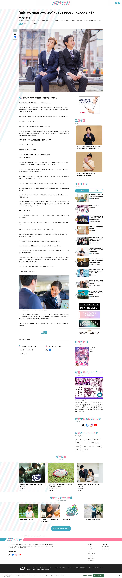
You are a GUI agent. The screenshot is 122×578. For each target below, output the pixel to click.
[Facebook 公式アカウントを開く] (13, 555)
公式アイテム (91, 560)
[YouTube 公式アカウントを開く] (20, 555)
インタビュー (90, 549)
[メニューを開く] (119, 2)
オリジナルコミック (106, 549)
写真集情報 (90, 556)
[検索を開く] (116, 2)
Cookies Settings (87, 575)
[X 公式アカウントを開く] (9, 555)
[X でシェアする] (15, 34)
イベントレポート (91, 553)
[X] (82, 425)
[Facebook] (87, 425)
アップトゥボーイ (91, 558)
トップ (20, 535)
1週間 (96, 191)
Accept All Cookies (98, 575)
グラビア (90, 551)
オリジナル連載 (105, 546)
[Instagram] (91, 425)
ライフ (20, 23)
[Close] (119, 575)
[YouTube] (95, 425)
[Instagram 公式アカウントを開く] (16, 555)
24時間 (82, 191)
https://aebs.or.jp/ (45, 569)
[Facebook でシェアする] (15, 37)
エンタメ (90, 546)
